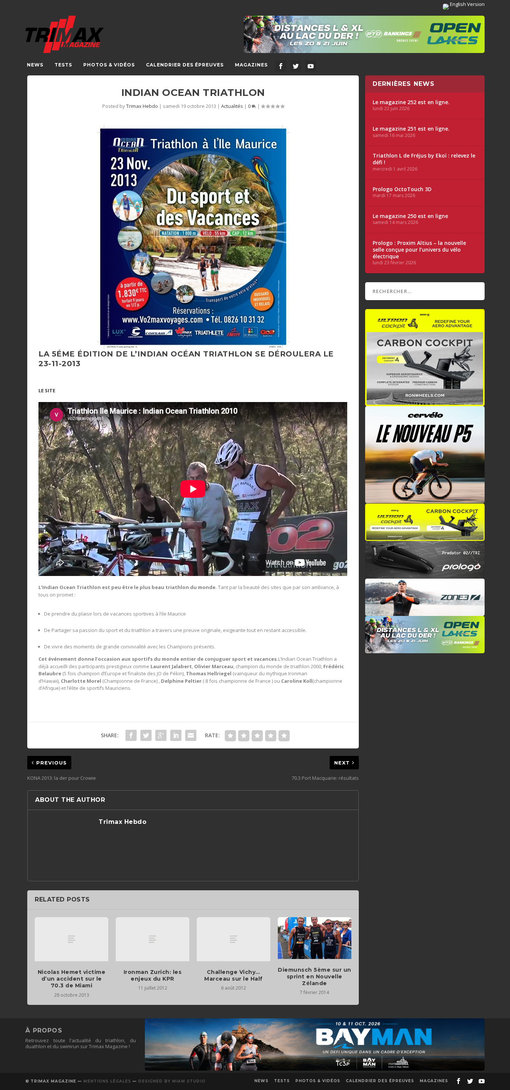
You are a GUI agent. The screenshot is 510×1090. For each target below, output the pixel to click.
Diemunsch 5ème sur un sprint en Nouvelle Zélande (314, 976)
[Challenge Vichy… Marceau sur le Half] (233, 939)
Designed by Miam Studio (171, 1081)
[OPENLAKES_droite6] (425, 649)
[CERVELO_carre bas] (425, 499)
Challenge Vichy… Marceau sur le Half (233, 975)
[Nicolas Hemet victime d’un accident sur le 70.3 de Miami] (71, 939)
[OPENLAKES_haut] (364, 34)
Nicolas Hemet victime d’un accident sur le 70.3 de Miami (72, 979)
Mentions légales (107, 1081)
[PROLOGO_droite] (425, 574)
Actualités (232, 106)
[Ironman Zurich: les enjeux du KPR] (152, 939)
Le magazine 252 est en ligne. (411, 102)
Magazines (251, 65)
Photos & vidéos (109, 65)
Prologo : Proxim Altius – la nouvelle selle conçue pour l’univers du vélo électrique (419, 250)
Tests (63, 65)
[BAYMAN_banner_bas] (315, 1068)
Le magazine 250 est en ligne (410, 216)
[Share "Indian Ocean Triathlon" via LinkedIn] (175, 735)
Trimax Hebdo (142, 106)
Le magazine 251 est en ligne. (411, 128)
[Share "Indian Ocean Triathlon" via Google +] (160, 735)
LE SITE (46, 390)
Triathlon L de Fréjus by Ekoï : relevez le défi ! (424, 159)
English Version (467, 4)
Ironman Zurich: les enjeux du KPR (153, 975)
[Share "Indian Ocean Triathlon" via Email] (190, 735)
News (35, 65)
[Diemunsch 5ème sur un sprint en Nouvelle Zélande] (314, 938)
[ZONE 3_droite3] (425, 612)
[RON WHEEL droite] (425, 537)
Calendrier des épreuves (185, 65)
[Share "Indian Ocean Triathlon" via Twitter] (146, 735)
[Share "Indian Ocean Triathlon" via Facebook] (131, 735)
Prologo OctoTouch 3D (402, 189)
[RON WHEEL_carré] (425, 402)
